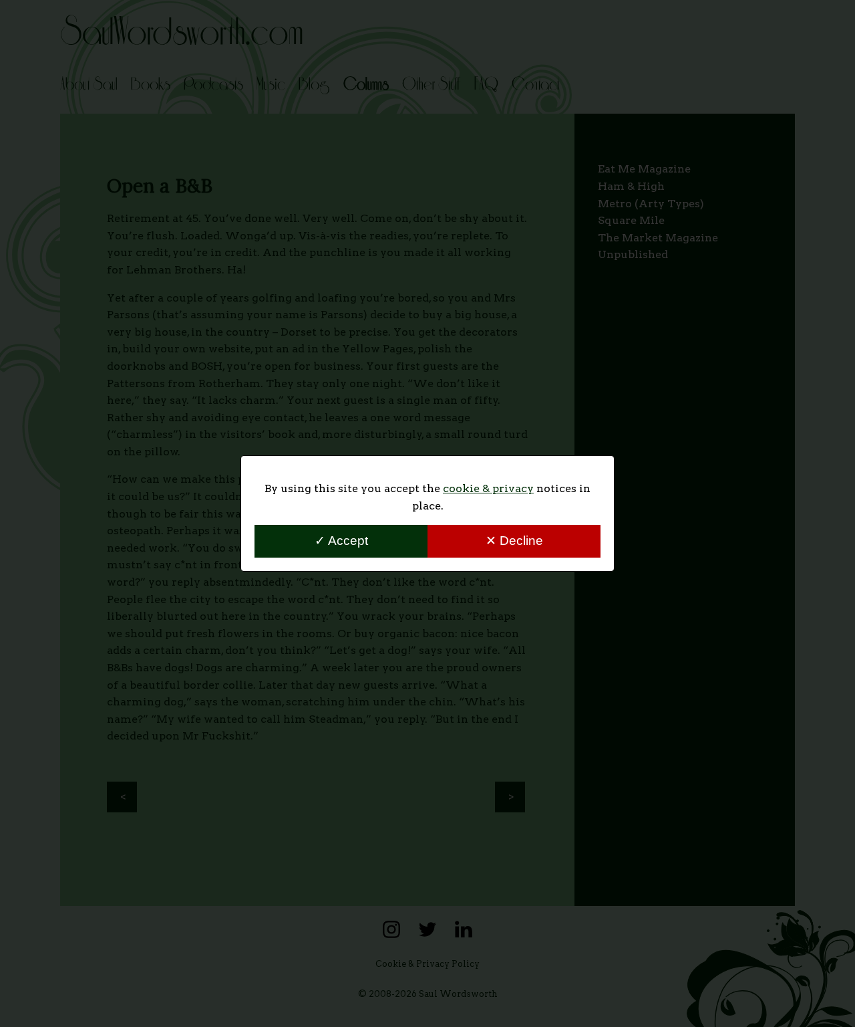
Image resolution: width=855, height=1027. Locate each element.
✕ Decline (514, 541)
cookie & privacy (488, 488)
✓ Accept (341, 541)
